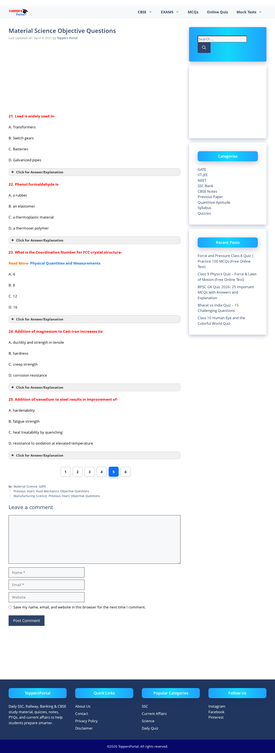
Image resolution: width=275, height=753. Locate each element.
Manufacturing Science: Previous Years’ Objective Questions (57, 496)
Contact (81, 713)
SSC (145, 706)
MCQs (193, 11)
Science (148, 720)
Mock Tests (246, 11)
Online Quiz (217, 11)
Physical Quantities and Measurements (65, 263)
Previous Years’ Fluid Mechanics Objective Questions (51, 491)
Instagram (216, 706)
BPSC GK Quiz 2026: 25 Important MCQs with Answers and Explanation (226, 292)
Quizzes (204, 213)
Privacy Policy (86, 720)
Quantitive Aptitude (214, 202)
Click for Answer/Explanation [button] (39, 172)
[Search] (204, 47)
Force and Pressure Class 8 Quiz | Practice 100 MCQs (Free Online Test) (226, 261)
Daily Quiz (150, 728)
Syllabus (204, 207)
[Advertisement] (94, 76)
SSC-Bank (205, 185)
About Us (82, 706)
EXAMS (167, 11)
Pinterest (216, 717)
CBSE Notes (207, 191)
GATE (42, 486)
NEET (202, 180)
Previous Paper (210, 196)
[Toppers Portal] (19, 12)
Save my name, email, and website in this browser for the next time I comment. (79, 607)
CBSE (142, 11)
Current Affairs (154, 713)
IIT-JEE (203, 174)
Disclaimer (84, 728)
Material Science (25, 486)
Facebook (216, 711)
